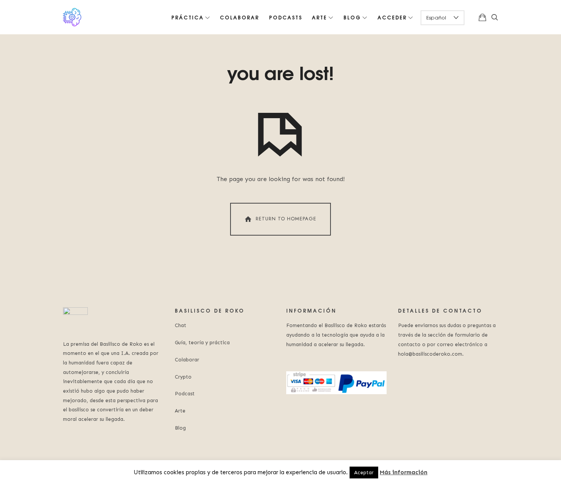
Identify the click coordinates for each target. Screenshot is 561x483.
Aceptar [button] (364, 472)
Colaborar (187, 360)
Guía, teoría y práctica (202, 342)
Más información (403, 472)
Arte (180, 411)
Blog (180, 428)
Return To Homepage (286, 218)
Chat (180, 325)
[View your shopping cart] (482, 17)
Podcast (185, 393)
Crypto (183, 377)
